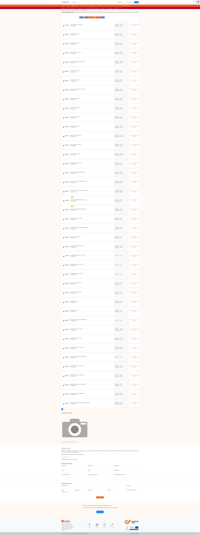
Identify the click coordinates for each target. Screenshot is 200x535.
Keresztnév (90, 465)
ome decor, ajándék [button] (71, 7)
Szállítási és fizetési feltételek (66, 526)
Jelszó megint (116, 470)
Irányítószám (77, 490)
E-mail (62, 470)
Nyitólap (63, 10)
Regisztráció (100, 512)
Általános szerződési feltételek (67, 524)
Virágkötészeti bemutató (125, 5)
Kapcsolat (99, 5)
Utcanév (108, 490)
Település (89, 490)
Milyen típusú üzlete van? (92, 474)
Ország (62, 490)
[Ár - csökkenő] (93, 17)
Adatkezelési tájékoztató (66, 523)
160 (103, 17)
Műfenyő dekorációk (84, 10)
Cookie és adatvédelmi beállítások (67, 527)
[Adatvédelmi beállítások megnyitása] (198, 533)
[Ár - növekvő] (91, 17)
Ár (61, 15)
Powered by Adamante (134, 533)
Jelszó (89, 470)
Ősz (121, 7)
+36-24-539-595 (129, 2)
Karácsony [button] (102, 7)
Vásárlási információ (84, 5)
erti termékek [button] (80, 7)
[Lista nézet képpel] (80, 17)
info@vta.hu (120, 2)
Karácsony (68, 10)
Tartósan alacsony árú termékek (109, 5)
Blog (118, 5)
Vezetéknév (63, 465)
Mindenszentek (109, 7)
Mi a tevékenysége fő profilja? (119, 474)
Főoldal (62, 5)
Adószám (128, 485)
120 (100, 17)
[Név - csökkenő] (88, 17)
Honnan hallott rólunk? (65, 474)
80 (98, 17)
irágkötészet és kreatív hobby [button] (92, 7)
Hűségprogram (92, 5)
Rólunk (67, 5)
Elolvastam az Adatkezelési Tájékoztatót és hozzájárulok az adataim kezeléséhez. (100, 507)
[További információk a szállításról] (132, 522)
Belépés (136, 2)
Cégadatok (63, 529)
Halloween (117, 7)
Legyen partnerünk (74, 5)
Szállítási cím (100, 497)
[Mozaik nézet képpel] (83, 17)
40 (96, 17)
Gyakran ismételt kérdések (66, 528)
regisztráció (136, 24)
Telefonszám (116, 465)
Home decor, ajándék (75, 10)
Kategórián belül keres (74, 2)
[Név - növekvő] (86, 17)
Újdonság (63, 7)
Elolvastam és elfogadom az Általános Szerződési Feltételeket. (97, 505)
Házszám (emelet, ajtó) (131, 490)
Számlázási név (64, 485)
